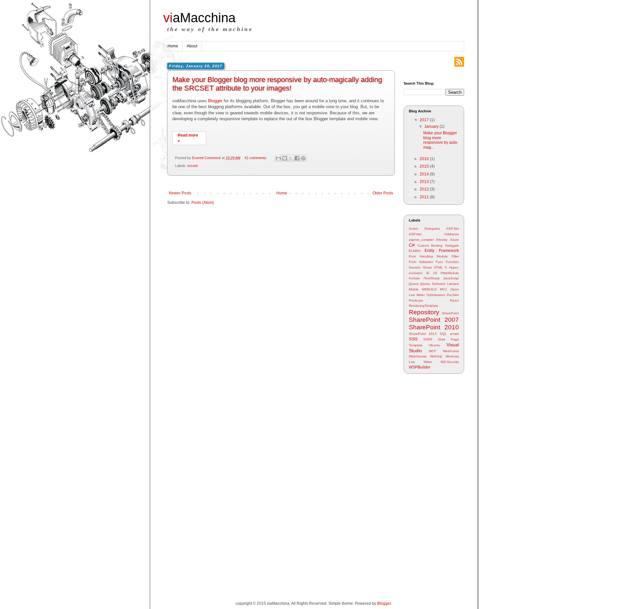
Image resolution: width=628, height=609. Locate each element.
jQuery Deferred (432, 284)
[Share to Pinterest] (303, 158)
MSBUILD (429, 289)
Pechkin (453, 295)
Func (439, 262)
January (432, 126)
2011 (425, 197)
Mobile (414, 289)
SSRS (427, 339)
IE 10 (431, 273)
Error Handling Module (428, 256)
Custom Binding (430, 245)
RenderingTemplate (423, 305)
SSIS (413, 339)
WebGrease (418, 356)
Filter (455, 256)
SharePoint (450, 313)
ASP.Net (452, 228)
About (192, 46)
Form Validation (421, 262)
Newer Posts (180, 193)
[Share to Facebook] (297, 158)
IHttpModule (450, 273)
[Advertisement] (430, 482)
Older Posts (383, 193)
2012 (425, 189)
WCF (432, 351)
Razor (454, 300)
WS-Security (450, 362)
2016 (425, 158)
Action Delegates (424, 228)
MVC (443, 289)
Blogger (215, 100)
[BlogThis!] (284, 158)
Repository (424, 312)
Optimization (436, 295)
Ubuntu (434, 345)
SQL (443, 334)
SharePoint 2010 (434, 327)
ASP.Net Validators (434, 234)
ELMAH (414, 251)
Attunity (441, 239)
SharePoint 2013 (423, 334)
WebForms (451, 351)
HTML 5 (440, 267)
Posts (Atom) (202, 202)
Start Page (448, 339)
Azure (454, 239)
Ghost (427, 267)
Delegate (452, 245)
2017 (425, 120)
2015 (425, 166)
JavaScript (451, 278)
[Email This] (278, 158)
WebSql (436, 356)
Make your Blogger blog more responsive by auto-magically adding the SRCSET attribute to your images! (277, 83)
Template (416, 345)
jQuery (414, 284)
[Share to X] (291, 158)
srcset (192, 166)
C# (412, 245)
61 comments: (256, 158)
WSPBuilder (419, 367)
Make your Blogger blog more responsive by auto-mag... (440, 140)
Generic (415, 267)
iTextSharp (432, 278)
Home (172, 46)
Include (414, 278)
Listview (453, 284)
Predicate (416, 300)
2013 (425, 181)
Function (452, 262)
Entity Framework (442, 250)
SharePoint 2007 (434, 319)
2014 (425, 174)
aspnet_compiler (421, 239)
